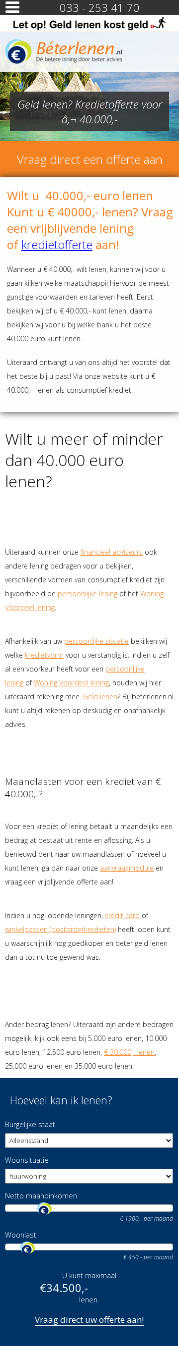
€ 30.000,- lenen (129, 1052)
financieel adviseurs (112, 552)
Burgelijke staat (30, 1124)
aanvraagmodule (127, 868)
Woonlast (20, 1235)
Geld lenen (100, 696)
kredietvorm (44, 655)
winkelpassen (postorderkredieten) (60, 929)
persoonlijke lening (87, 593)
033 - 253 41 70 (100, 7)
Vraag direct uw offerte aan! (89, 1319)
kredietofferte (56, 244)
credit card (122, 915)
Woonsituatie (27, 1160)
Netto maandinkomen (41, 1195)
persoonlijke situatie (96, 641)
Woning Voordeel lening (71, 682)
